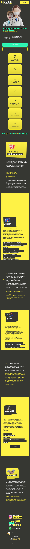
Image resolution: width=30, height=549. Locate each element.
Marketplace (15, 446)
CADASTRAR (15, 44)
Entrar (24, 2)
